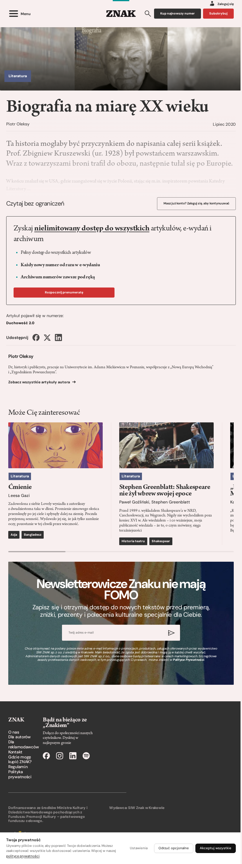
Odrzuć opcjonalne (173, 848)
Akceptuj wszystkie (215, 848)
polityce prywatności (23, 856)
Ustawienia (139, 848)
